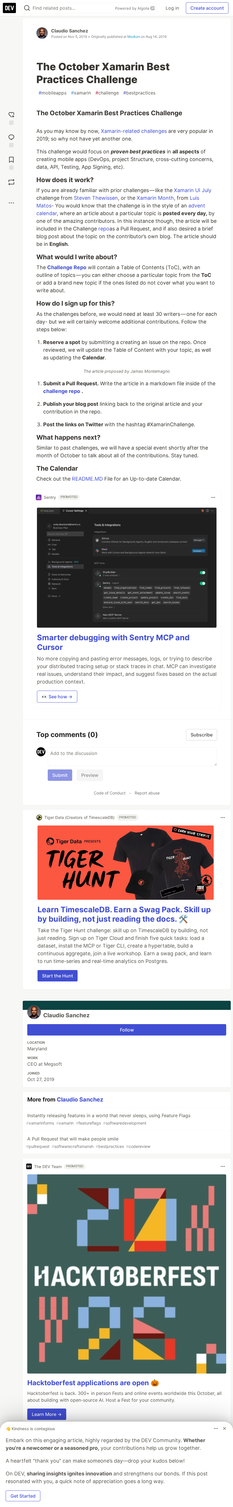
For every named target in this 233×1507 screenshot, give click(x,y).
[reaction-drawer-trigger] (11, 118)
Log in (172, 8)
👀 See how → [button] (57, 696)
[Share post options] (11, 203)
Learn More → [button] (47, 1414)
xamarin (81, 93)
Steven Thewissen (96, 198)
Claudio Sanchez (69, 31)
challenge (107, 93)
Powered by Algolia (132, 8)
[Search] (27, 8)
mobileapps (52, 93)
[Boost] (11, 182)
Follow (127, 1030)
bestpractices (139, 93)
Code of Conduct (110, 792)
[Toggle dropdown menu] (213, 497)
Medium (133, 36)
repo (103, 229)
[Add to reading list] (11, 163)
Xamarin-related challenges (134, 131)
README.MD (87, 479)
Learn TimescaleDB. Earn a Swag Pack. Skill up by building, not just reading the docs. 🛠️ (124, 914)
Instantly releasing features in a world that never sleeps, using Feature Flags (108, 1119)
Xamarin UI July (192, 190)
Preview (89, 775)
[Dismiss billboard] (224, 1428)
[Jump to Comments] (11, 140)
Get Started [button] (23, 1496)
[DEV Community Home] (9, 8)
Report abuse (147, 792)
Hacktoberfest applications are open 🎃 (93, 1383)
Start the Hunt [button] (57, 976)
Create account (207, 8)
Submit (60, 775)
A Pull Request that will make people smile (88, 1142)
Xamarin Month (155, 198)
